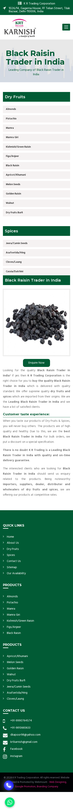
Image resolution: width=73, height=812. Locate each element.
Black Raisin (12, 166)
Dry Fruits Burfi (14, 213)
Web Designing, (58, 782)
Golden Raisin (13, 194)
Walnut (10, 203)
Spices (11, 555)
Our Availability (16, 573)
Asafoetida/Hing (15, 253)
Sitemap (12, 567)
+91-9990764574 (21, 720)
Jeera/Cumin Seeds (16, 243)
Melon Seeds (13, 184)
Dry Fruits (13, 549)
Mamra (10, 128)
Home (10, 537)
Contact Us (14, 561)
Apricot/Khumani (16, 175)
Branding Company (47, 787)
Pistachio (11, 119)
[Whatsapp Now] (10, 802)
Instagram (16, 756)
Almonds (11, 109)
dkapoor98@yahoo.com (25, 734)
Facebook (16, 749)
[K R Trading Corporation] (20, 27)
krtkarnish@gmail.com (23, 742)
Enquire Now (36, 362)
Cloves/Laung (14, 262)
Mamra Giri (12, 137)
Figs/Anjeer (12, 156)
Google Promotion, (25, 787)
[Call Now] (9, 785)
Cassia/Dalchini (14, 272)
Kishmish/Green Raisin (18, 147)
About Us (13, 543)
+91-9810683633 (20, 727)
